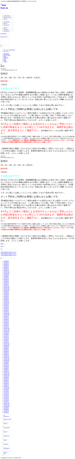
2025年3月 (6, 282)
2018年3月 (6, 385)
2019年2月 (6, 369)
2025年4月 (6, 281)
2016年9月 (6, 407)
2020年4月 (6, 352)
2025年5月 (6, 279)
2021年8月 (6, 334)
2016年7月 (6, 411)
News (5, 59)
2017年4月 (6, 397)
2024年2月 (6, 299)
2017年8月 (6, 391)
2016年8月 (6, 409)
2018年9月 (6, 377)
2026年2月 (6, 268)
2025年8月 (6, 276)
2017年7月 (6, 392)
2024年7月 (6, 293)
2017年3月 (6, 398)
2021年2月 (6, 340)
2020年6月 (6, 351)
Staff (5, 60)
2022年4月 (6, 322)
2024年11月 (6, 288)
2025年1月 (6, 285)
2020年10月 (6, 345)
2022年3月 (6, 323)
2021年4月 (6, 339)
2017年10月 (6, 388)
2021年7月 (6, 336)
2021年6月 (6, 337)
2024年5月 (6, 296)
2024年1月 (6, 301)
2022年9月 (6, 316)
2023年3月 (6, 308)
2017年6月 (6, 394)
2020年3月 (6, 354)
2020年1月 (6, 356)
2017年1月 (6, 401)
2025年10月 (6, 273)
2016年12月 (6, 403)
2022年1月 (6, 326)
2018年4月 (6, 383)
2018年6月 (6, 380)
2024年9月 (6, 291)
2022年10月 (6, 314)
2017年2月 (6, 400)
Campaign (6, 57)
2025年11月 (6, 271)
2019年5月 (6, 366)
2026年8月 (6, 261)
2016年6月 (6, 412)
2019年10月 (6, 360)
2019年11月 (6, 359)
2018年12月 (6, 372)
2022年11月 (6, 313)
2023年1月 (6, 311)
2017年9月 (6, 389)
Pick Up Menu (7, 55)
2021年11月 (6, 330)
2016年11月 (6, 404)
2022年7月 (6, 317)
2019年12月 (6, 357)
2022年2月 (6, 325)
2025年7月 (6, 278)
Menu (5, 56)
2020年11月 (6, 343)
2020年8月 (6, 348)
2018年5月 (6, 382)
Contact (5, 61)
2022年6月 (6, 319)
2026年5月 (6, 264)
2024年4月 (6, 297)
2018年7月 (6, 378)
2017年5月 (6, 395)
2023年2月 (6, 310)
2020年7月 (6, 349)
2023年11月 (6, 302)
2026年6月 (6, 262)
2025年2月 (6, 284)
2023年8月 (6, 304)
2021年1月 (6, 342)
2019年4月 (6, 368)
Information (6, 53)
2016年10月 (6, 406)
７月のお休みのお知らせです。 (9, 255)
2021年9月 (6, 333)
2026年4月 (6, 265)
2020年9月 (6, 346)
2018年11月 (6, 374)
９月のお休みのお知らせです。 (9, 252)
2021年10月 (6, 331)
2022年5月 (6, 320)
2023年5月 (6, 307)
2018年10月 (6, 375)
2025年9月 (6, 275)
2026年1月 (6, 270)
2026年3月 (6, 267)
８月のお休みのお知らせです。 (9, 253)
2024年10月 (6, 290)
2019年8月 (6, 363)
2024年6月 (6, 294)
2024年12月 (6, 287)
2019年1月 (6, 371)
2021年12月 (6, 328)
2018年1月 (6, 386)
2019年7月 (6, 365)
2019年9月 (6, 362)
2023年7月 (6, 305)
